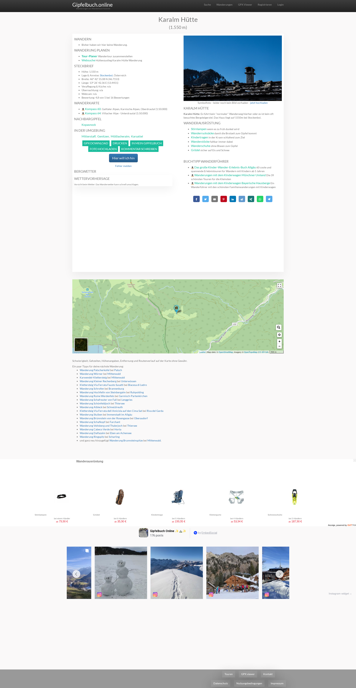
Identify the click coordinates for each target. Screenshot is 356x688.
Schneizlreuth (115, 407)
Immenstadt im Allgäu (119, 414)
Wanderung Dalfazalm (92, 433)
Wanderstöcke (200, 141)
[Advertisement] (233, 229)
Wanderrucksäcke (202, 133)
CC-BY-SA (263, 351)
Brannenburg (116, 388)
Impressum (277, 683)
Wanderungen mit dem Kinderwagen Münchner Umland (230, 175)
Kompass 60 (93, 109)
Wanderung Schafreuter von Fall (98, 399)
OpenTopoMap (250, 351)
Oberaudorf (141, 418)
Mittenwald (114, 373)
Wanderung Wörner (91, 373)
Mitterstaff (89, 136)
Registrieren (265, 4)
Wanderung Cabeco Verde (95, 429)
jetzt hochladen (259, 102)
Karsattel (137, 136)
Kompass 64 (93, 113)
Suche (207, 4)
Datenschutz (220, 683)
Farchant (115, 421)
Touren (229, 674)
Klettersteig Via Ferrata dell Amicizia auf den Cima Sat (111, 410)
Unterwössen (128, 381)
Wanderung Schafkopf (92, 421)
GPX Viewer (245, 4)
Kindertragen (199, 137)
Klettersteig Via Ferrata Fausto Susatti (101, 384)
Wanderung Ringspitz (92, 436)
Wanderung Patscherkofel (95, 370)
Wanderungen (224, 4)
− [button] (279, 346)
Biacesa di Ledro (137, 384)
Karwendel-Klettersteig (93, 377)
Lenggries (126, 399)
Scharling (114, 436)
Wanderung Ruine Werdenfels (97, 396)
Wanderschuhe (200, 145)
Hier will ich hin (123, 158)
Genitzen (103, 136)
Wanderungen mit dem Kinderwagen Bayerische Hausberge (232, 183)
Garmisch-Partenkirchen (133, 396)
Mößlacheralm (120, 136)
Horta (117, 429)
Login (280, 4)
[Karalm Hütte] (176, 309)
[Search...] (278, 327)
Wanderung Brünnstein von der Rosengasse (104, 418)
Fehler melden (123, 165)
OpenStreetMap (226, 351)
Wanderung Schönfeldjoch (95, 403)
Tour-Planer (90, 56)
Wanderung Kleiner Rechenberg (98, 381)
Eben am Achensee (120, 433)
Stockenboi (106, 75)
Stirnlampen (199, 129)
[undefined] (279, 285)
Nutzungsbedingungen (249, 683)
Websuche (88, 60)
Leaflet (202, 351)
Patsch (118, 370)
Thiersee (120, 403)
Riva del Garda (155, 410)
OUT (351, 525)
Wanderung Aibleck (91, 407)
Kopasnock (89, 124)
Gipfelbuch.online (92, 4)
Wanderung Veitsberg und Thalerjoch (101, 425)
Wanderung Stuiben (91, 414)
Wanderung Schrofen (92, 388)
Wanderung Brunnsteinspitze (126, 440)
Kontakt (268, 674)
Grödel (195, 150)
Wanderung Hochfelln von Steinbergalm (103, 392)
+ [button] (279, 341)
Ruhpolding (137, 392)
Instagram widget (339, 593)
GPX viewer (248, 674)
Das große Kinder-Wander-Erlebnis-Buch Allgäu (225, 167)
